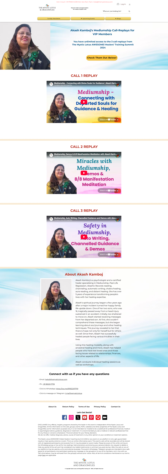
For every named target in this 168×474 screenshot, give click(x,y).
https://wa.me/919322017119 (67, 389)
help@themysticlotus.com (103, 2)
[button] (129, 4)
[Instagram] (71, 417)
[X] (78, 417)
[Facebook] (64, 417)
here (43, 455)
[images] (98, 417)
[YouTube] (84, 417)
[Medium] (104, 417)
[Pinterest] (91, 417)
